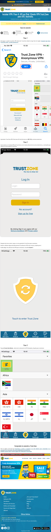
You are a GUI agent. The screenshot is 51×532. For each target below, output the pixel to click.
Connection (29, 451)
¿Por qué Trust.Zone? (32, 497)
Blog (28, 503)
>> (19, 5)
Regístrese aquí (40, 23)
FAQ (28, 506)
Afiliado (6, 510)
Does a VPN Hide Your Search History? (11, 519)
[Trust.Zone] (8, 9)
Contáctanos (30, 499)
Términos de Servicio (9, 503)
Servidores (6, 501)
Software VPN (7, 499)
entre (24, 23)
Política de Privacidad (9, 506)
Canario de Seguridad (9, 508)
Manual (29, 508)
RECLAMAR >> (39, 1)
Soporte (29, 501)
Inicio (5, 497)
